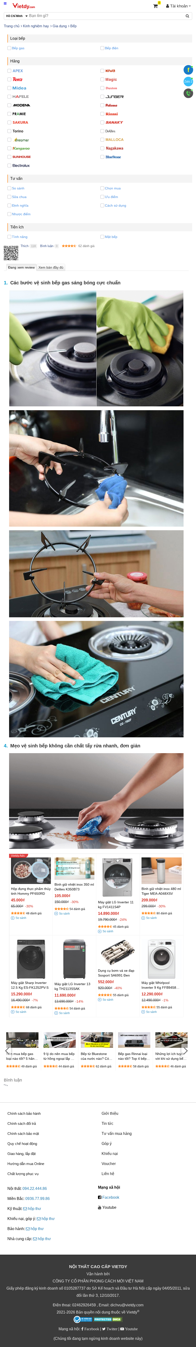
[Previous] (7, 1050)
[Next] (185, 1050)
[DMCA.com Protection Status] (108, 1320)
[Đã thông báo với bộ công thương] (83, 1319)
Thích (24, 246)
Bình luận (46, 246)
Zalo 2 (188, 81)
